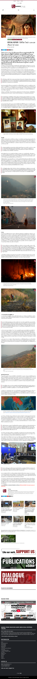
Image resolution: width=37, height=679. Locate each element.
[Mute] (33, 619)
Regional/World (3, 646)
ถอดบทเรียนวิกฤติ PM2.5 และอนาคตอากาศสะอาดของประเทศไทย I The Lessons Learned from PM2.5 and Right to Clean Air (6, 509)
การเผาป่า (5, 531)
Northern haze (14, 530)
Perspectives (3, 647)
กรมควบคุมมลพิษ (27, 530)
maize (12, 530)
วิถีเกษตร (28, 531)
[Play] (2, 619)
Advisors (18, 1)
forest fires (9, 530)
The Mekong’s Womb (5, 650)
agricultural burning (5, 530)
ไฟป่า (14, 531)
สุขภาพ (31, 531)
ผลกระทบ (25, 531)
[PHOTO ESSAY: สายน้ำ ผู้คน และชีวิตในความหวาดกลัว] (6, 519)
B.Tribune (9, 47)
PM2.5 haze (18, 530)
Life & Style (3, 652)
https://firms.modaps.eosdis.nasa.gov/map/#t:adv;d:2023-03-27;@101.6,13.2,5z (18, 412)
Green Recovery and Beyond (6, 648)
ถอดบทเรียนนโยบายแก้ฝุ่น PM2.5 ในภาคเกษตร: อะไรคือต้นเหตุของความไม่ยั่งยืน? (18, 508)
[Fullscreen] (34, 619)
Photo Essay (3, 649)
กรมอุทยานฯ (32, 530)
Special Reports (15, 39)
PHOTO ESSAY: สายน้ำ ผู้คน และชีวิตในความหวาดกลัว (6, 523)
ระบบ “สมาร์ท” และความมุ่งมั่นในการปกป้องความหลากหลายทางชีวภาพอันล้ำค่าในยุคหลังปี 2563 (30, 524)
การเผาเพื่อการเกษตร (10, 531)
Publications (3, 654)
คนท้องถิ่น (18, 531)
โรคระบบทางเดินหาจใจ (9, 531)
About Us (15, 1)
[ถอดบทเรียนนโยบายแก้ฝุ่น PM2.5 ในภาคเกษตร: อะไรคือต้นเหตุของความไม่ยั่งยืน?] (18, 504)
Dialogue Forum (3, 653)
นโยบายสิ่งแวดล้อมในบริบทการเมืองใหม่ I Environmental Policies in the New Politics (17, 523)
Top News (20, 39)
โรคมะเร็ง (4, 531)
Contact (22, 1)
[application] (18, 611)
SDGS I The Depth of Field (6, 651)
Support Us (3, 658)
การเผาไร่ (15, 531)
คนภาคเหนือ (22, 531)
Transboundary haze (22, 530)
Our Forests (10, 39)
